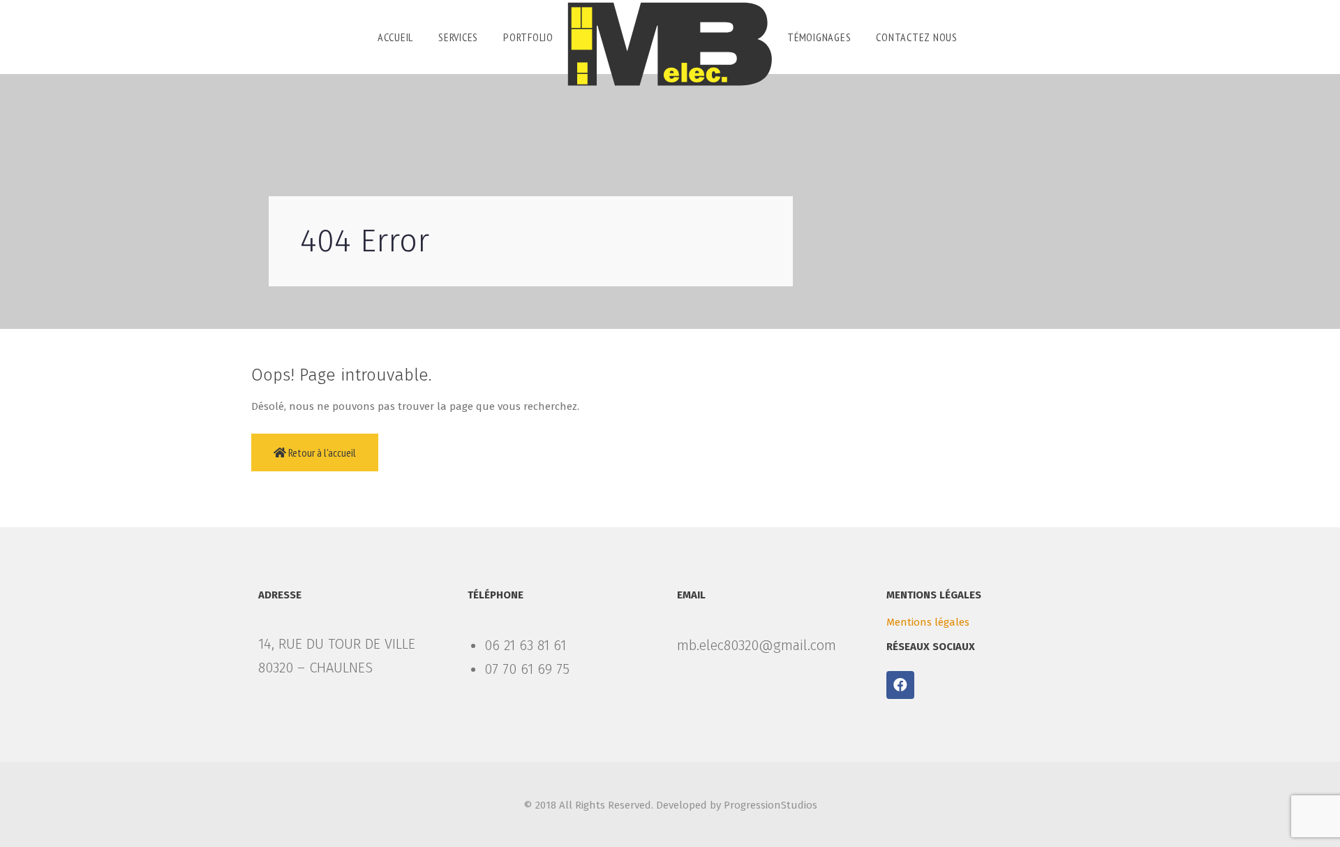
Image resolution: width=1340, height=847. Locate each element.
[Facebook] (900, 685)
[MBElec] (670, 44)
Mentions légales (927, 622)
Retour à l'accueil (321, 452)
